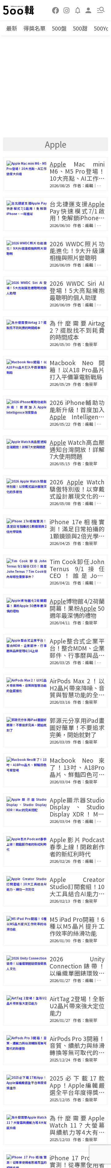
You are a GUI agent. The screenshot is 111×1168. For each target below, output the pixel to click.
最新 (11, 28)
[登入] (88, 9)
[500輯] (19, 10)
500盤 (59, 28)
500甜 (80, 28)
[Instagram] (66, 10)
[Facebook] (56, 10)
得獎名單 (34, 28)
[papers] (77, 10)
